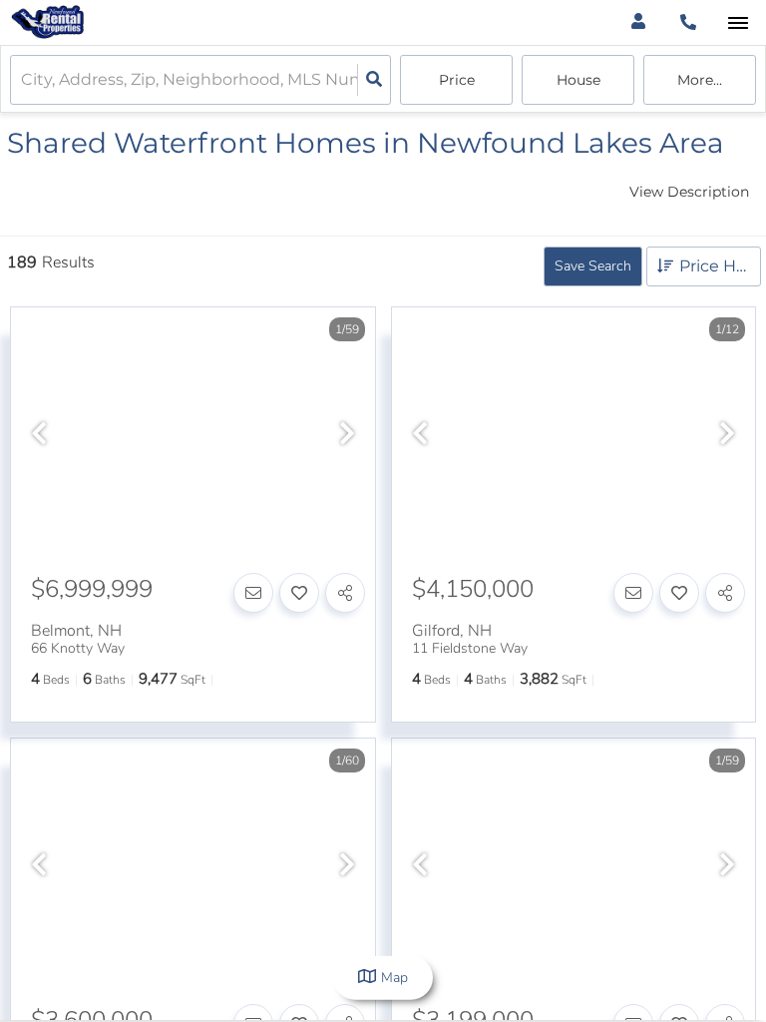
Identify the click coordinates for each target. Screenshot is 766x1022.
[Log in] (637, 22)
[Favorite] (299, 593)
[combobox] (23, 80)
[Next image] (347, 435)
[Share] (345, 593)
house (578, 80)
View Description (689, 192)
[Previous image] (39, 435)
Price (457, 80)
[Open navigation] (737, 23)
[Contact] (253, 593)
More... (699, 80)
